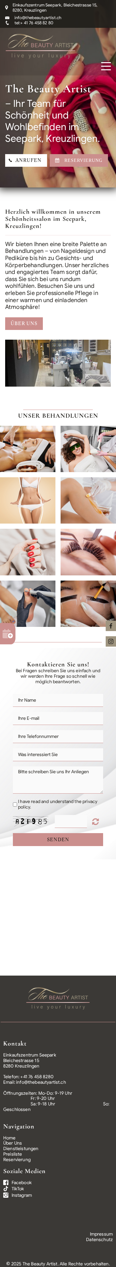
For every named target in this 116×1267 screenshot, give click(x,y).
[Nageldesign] (27, 552)
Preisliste (12, 1154)
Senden (58, 840)
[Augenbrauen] (88, 604)
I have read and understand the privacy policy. (57, 804)
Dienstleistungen (21, 1148)
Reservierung (17, 1159)
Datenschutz (99, 1239)
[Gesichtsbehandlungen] (27, 449)
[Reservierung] (7, 633)
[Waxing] (88, 500)
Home (9, 1138)
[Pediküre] (27, 604)
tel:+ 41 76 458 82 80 (34, 23)
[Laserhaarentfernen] (88, 449)
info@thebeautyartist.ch (38, 17)
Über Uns (24, 323)
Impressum (101, 1234)
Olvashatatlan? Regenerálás (96, 821)
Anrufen (27, 160)
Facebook (22, 1182)
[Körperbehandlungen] (27, 500)
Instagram (22, 1195)
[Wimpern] (88, 552)
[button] (15, 363)
